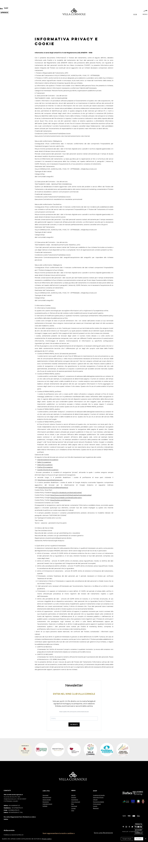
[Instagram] (126, 827)
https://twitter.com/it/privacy (60, 500)
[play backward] (21, 749)
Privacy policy (47, 839)
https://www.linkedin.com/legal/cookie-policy (66, 498)
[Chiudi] (145, 838)
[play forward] (126, 749)
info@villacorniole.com (10, 799)
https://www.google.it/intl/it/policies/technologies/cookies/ (71, 495)
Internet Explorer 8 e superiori (47, 460)
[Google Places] (123, 827)
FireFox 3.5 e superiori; (45, 467)
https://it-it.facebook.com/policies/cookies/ (67, 492)
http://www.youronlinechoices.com (50, 480)
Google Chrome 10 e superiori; (47, 470)
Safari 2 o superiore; (44, 462)
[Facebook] (129, 827)
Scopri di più (127, 839)
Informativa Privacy (98, 797)
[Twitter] (132, 827)
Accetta (138, 839)
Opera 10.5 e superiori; (45, 465)
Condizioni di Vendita (99, 795)
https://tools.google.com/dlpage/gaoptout (53, 487)
